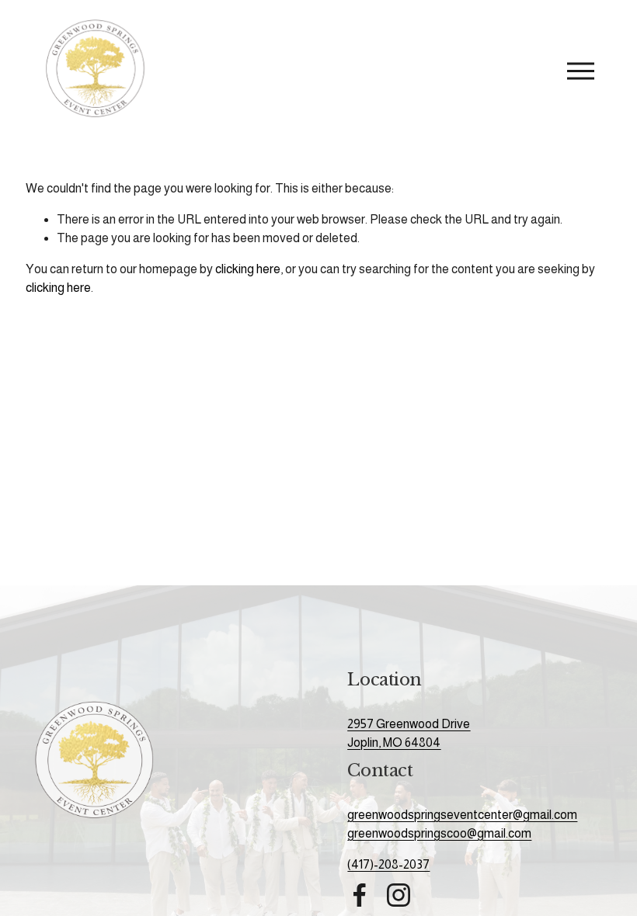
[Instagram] (398, 895)
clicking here (247, 269)
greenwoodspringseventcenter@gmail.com (462, 814)
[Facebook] (359, 895)
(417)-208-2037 (388, 864)
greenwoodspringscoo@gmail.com (439, 833)
